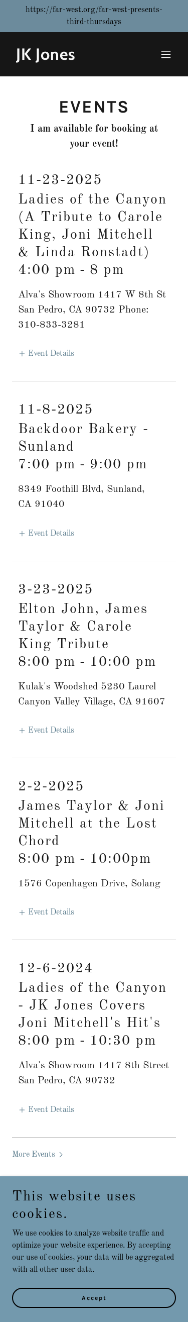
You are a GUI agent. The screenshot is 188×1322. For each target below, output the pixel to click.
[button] (166, 54)
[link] (69, 58)
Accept (94, 1297)
